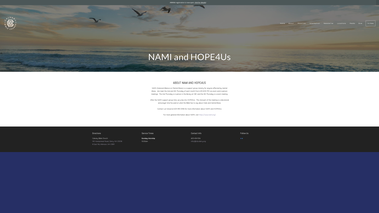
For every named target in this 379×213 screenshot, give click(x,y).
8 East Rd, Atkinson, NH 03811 (103, 144)
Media (352, 23)
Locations (341, 23)
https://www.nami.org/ (207, 115)
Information (315, 23)
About (291, 23)
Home (282, 23)
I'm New (370, 23)
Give (360, 23)
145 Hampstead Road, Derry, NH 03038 (107, 141)
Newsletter (329, 23)
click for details (200, 2)
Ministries (302, 23)
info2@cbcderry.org (198, 141)
